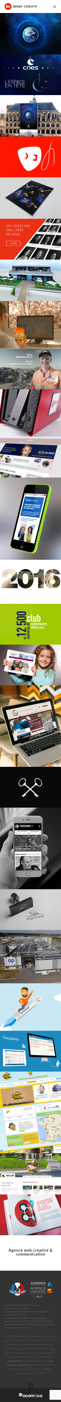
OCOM (38, 1373)
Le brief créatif (47, 1324)
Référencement (11, 1328)
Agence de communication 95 (40, 1321)
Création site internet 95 (28, 1305)
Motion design (34, 1324)
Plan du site (24, 1328)
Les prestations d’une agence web (19, 1318)
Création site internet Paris (16, 1308)
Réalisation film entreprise (16, 1324)
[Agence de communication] (30, 1395)
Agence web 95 (11, 1305)
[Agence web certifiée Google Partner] (30, 1290)
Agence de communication (16, 1321)
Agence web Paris (41, 1311)
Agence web (40, 1318)
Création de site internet (15, 1315)
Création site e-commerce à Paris (19, 1311)
